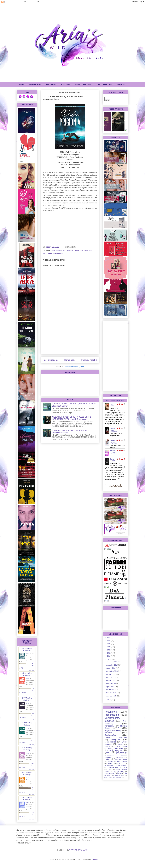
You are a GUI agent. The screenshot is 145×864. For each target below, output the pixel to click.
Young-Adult (116, 740)
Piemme (107, 746)
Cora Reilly (114, 431)
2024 (109, 644)
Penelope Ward (121, 760)
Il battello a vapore (118, 775)
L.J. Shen (114, 453)
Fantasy (107, 752)
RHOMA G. (120, 763)
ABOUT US (121, 84)
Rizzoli (120, 744)
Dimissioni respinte (113, 441)
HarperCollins (109, 756)
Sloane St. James (112, 406)
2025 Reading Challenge (27, 649)
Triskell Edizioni (115, 754)
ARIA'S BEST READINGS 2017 (113, 777)
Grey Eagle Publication (83, 250)
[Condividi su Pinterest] (75, 247)
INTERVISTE (65, 84)
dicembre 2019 (112, 662)
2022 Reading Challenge (27, 773)
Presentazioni (58, 253)
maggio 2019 (111, 683)
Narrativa (108, 733)
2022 (109, 650)
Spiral (112, 459)
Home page (70, 360)
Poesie (119, 773)
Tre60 (110, 763)
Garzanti (123, 737)
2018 (109, 700)
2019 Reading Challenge (27, 699)
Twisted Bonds (112, 429)
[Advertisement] (70, 337)
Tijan (109, 769)
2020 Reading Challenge (27, 723)
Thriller (107, 737)
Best (120, 728)
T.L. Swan (114, 443)
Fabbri (106, 760)
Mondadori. (109, 726)
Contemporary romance (112, 719)
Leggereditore (110, 742)
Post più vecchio (89, 360)
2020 (109, 656)
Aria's (28, 654)
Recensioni (110, 711)
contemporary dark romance (62, 250)
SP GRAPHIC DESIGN (78, 850)
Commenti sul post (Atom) (74, 367)
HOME (21, 84)
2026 (109, 637)
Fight (112, 404)
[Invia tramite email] (66, 247)
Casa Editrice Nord (115, 748)
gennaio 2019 (111, 696)
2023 (109, 647)
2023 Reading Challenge (27, 798)
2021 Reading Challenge (27, 748)
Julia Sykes (47, 253)
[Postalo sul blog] (68, 247)
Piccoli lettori (105, 84)
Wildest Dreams (113, 451)
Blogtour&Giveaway (84, 84)
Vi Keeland (119, 758)
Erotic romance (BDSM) (117, 761)
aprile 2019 (110, 687)
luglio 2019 (110, 677)
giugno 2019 (111, 680)
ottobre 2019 (111, 668)
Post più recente (51, 360)
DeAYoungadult (109, 773)
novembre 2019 (112, 665)
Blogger (95, 859)
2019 (109, 659)
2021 (109, 653)
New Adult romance (113, 750)
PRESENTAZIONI (35, 84)
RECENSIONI (51, 84)
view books (31, 670)
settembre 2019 (112, 671)
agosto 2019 (111, 674)
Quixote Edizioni (121, 746)
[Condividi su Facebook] (72, 247)
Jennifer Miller (119, 771)
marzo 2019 (110, 690)
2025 (109, 641)
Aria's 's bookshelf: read (115, 400)
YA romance (108, 765)
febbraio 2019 (111, 693)
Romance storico (113, 767)
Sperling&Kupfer (111, 735)
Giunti (125, 767)
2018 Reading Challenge (27, 674)
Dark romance (121, 752)
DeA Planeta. (122, 765)
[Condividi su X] (70, 247)
